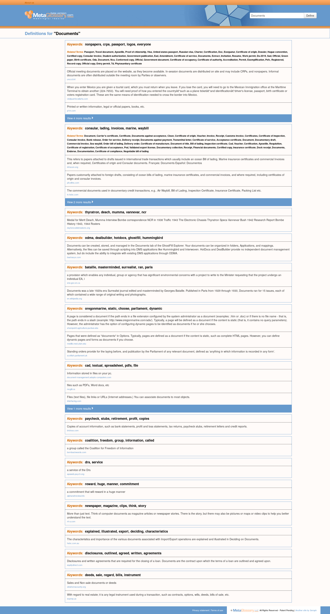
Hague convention (277, 52)
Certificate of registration (80, 147)
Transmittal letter (182, 139)
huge (101, 484)
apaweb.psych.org (75, 473)
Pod (126, 147)
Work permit (249, 56)
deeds (89, 575)
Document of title (180, 143)
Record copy (74, 63)
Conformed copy (125, 59)
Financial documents (204, 147)
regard (109, 575)
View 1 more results (79, 408)
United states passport (165, 52)
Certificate (125, 135)
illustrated (109, 531)
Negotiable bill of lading (136, 151)
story (142, 505)
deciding (136, 531)
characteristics (156, 531)
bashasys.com (74, 257)
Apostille (119, 52)
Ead (156, 56)
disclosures (94, 553)
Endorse (71, 151)
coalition (91, 440)
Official (276, 56)
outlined (110, 553)
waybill (143, 128)
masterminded (109, 267)
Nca (112, 59)
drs (87, 462)
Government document (156, 59)
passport (118, 44)
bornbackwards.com (76, 452)
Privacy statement (200, 610)
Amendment (166, 56)
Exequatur (229, 52)
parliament (139, 308)
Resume (236, 56)
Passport (89, 52)
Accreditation (230, 59)
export (124, 531)
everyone (144, 44)
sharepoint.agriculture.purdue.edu (82, 327)
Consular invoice (92, 56)
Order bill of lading (113, 143)
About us (29, 2)
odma (89, 237)
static (112, 308)
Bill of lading (196, 143)
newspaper (93, 505)
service (97, 462)
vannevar (133, 212)
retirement (119, 418)
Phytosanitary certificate (128, 63)
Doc (220, 52)
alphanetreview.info (76, 495)
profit (133, 418)
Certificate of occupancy (183, 59)
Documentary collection (170, 147)
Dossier (262, 52)
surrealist (129, 267)
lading (104, 128)
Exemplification (255, 59)
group (119, 440)
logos (131, 44)
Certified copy (74, 56)
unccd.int (71, 79)
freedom (106, 440)
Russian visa (186, 52)
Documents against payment (156, 139)
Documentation (85, 151)
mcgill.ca (71, 389)
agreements (152, 553)
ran (140, 267)
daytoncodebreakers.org (78, 227)
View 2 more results (79, 202)
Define (310, 15)
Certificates (251, 135)
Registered (277, 59)
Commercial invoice (78, 143)
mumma (118, 212)
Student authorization (114, 56)
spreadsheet (113, 365)
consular (91, 128)
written (136, 553)
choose (123, 308)
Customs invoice (234, 135)
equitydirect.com (74, 564)
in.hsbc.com (72, 194)
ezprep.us (71, 598)
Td (112, 63)
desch (105, 212)
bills (119, 575)
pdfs (128, 365)
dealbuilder (103, 237)
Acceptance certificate (229, 139)
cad (87, 365)
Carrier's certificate (107, 135)
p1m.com (71, 110)
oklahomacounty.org (76, 586)
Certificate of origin (246, 52)
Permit (242, 59)
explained (92, 531)
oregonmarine (95, 308)
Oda (94, 59)
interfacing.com (74, 400)
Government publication (140, 56)
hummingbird (152, 237)
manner (112, 484)
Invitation (226, 56)
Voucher (201, 135)
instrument (132, 575)
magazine (110, 505)
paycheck (92, 418)
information (134, 440)
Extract (216, 56)
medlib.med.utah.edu (76, 343)
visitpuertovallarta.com (77, 98)
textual (97, 365)
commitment (129, 484)
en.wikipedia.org (74, 298)
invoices (117, 128)
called (149, 440)
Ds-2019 (261, 56)
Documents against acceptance (149, 135)
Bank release (94, 139)
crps (106, 44)
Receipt (220, 135)
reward (90, 484)
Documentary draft (265, 139)
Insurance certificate (244, 147)
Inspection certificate (216, 143)
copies (144, 418)
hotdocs (120, 237)
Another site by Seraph (306, 610)
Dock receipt (264, 147)
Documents (204, 56)
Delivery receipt (130, 139)
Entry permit (103, 63)
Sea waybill (96, 143)
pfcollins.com (73, 182)
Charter (198, 52)
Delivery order (132, 143)
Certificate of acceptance (109, 147)
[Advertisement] (32, 97)
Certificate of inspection (272, 135)
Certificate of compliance (108, 151)
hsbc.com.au (73, 543)
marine (131, 128)
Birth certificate (82, 59)
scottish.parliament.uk (77, 355)
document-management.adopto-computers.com (89, 377)
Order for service (111, 139)
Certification (210, 52)
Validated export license (142, 147)
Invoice (211, 135)
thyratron (92, 212)
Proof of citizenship (135, 52)
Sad (269, 56)
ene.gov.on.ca (73, 282)
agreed (124, 553)
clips (123, 505)
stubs (105, 418)
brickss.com (72, 430)
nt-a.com (71, 521)
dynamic (155, 308)
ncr (144, 212)
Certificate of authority (210, 59)
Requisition (275, 143)
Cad (231, 143)
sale (99, 575)
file (135, 365)
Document (103, 59)
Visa (149, 52)
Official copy (88, 63)
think (132, 505)
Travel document (104, 52)
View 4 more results (79, 118)
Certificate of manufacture (155, 143)
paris (149, 267)
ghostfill (134, 237)
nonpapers (93, 44)
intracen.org (72, 166)
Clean (170, 135)
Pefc (267, 59)
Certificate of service (185, 56)
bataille (90, 267)
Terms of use (217, 610)
